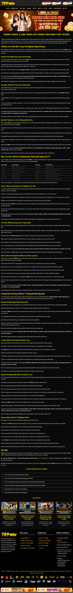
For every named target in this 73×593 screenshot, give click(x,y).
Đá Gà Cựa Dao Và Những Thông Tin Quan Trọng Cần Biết (64, 517)
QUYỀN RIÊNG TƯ (25, 538)
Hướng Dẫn (14, 8)
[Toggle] (2, 475)
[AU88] (18, 590)
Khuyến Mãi (57, 8)
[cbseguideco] (8, 3)
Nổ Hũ (34, 8)
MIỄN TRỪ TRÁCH (25, 545)
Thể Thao (22, 8)
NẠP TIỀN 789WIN (43, 543)
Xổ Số (45, 8)
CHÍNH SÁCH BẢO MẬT (27, 540)
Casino (29, 8)
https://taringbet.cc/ (43, 458)
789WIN (3, 538)
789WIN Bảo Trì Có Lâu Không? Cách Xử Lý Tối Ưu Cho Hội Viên (9, 517)
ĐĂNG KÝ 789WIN (43, 538)
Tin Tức (64, 8)
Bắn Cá (40, 8)
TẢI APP (41, 548)
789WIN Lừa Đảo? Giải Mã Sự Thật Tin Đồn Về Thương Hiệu (27, 517)
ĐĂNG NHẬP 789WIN (44, 540)
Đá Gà (50, 8)
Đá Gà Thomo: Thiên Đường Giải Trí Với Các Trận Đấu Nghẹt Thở (46, 517)
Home (7, 8)
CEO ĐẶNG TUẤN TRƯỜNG (28, 548)
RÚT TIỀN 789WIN (43, 545)
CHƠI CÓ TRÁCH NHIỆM (27, 543)
